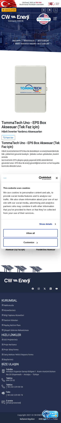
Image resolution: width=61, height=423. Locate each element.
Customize (29, 242)
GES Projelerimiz (11, 339)
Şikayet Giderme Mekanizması (16, 330)
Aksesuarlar (43, 41)
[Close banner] (57, 178)
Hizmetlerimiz (10, 310)
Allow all (30, 233)
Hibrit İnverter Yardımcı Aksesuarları (32, 44)
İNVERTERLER (29, 41)
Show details (45, 224)
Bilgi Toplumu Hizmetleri (14, 315)
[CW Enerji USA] (43, 19)
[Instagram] (39, 288)
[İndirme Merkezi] (50, 10)
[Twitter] (45, 288)
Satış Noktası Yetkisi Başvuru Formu (18, 354)
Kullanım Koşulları (27, 419)
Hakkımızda (9, 305)
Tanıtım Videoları (11, 320)
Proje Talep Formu (11, 349)
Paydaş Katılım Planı (12, 325)
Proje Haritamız (10, 344)
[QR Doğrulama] (44, 10)
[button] (56, 10)
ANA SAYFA (16, 41)
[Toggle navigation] (55, 19)
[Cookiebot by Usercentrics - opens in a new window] (39, 178)
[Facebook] (33, 288)
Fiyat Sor (9, 137)
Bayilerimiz (8, 359)
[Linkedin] (51, 288)
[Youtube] (57, 288)
